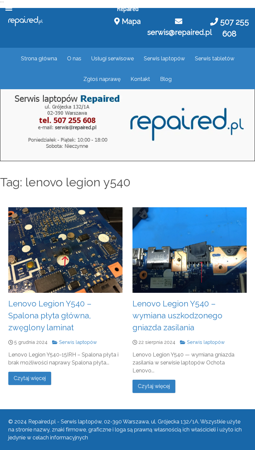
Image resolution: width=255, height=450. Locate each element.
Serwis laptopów (77, 342)
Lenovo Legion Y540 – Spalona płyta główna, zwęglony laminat (50, 315)
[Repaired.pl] (25, 21)
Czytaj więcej (30, 378)
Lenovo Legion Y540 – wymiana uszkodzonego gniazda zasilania (177, 315)
